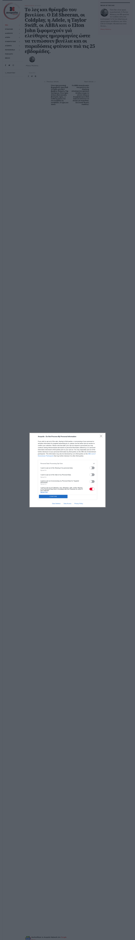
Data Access (67, 503)
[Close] (102, 437)
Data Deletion (56, 503)
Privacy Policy (78, 503)
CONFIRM (53, 496)
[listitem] (67, 463)
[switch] (92, 468)
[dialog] (67, 470)
